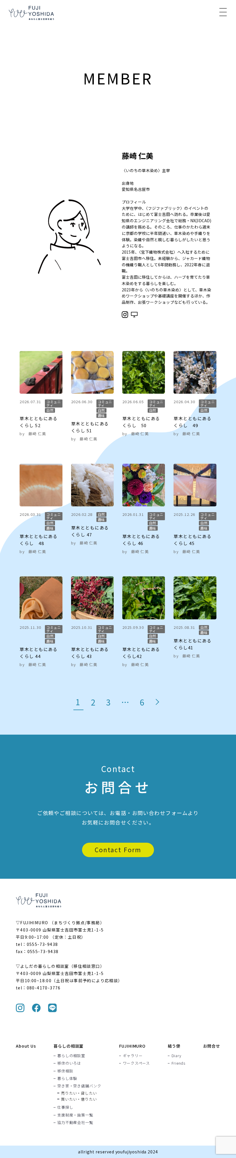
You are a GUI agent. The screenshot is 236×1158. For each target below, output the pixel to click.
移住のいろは (69, 1063)
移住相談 (65, 1070)
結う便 (174, 1046)
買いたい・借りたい (79, 1099)
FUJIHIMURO (132, 1046)
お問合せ (211, 1046)
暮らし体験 (67, 1078)
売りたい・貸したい (79, 1093)
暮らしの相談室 (68, 1046)
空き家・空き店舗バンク (79, 1086)
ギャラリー (133, 1055)
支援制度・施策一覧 (75, 1114)
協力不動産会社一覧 (75, 1122)
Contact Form (118, 849)
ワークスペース (136, 1063)
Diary (176, 1055)
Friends (178, 1063)
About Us (26, 1046)
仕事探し (65, 1107)
